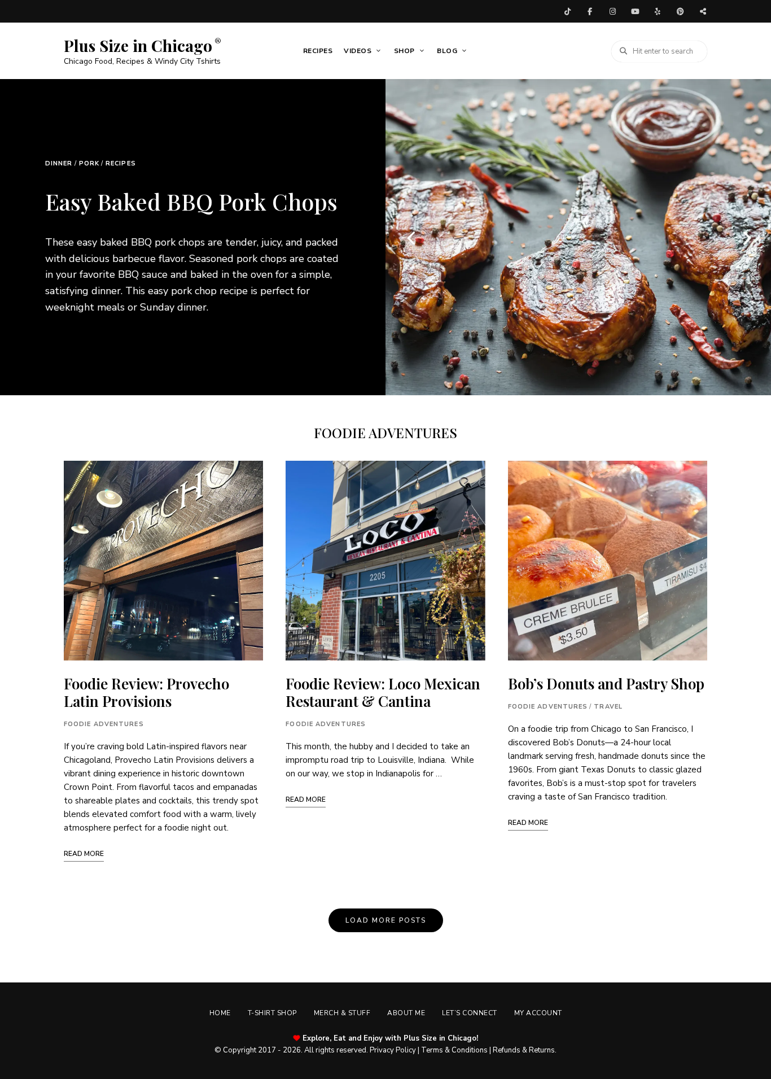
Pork (89, 163)
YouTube (635, 11)
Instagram (612, 11)
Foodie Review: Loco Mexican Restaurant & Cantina (383, 692)
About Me (406, 1012)
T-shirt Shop (272, 1012)
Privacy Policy (393, 1050)
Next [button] (745, 237)
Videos (357, 50)
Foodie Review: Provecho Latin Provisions (146, 692)
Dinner (59, 163)
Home (220, 1012)
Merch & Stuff (342, 1012)
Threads (702, 11)
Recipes (318, 50)
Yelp (657, 11)
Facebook (590, 11)
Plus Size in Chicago (138, 45)
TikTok (567, 11)
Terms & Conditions (454, 1050)
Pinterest (680, 11)
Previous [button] (411, 237)
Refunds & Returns (524, 1050)
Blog (447, 50)
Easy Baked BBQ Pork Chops (191, 201)
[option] (193, 237)
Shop (404, 50)
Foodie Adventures (104, 724)
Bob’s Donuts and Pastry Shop (606, 683)
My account (538, 1012)
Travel (608, 706)
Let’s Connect (469, 1012)
